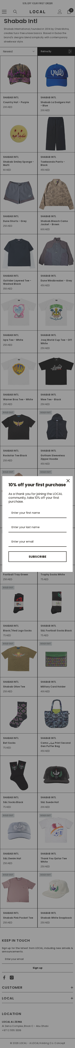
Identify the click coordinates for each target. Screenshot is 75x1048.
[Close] (68, 480)
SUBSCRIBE (37, 556)
